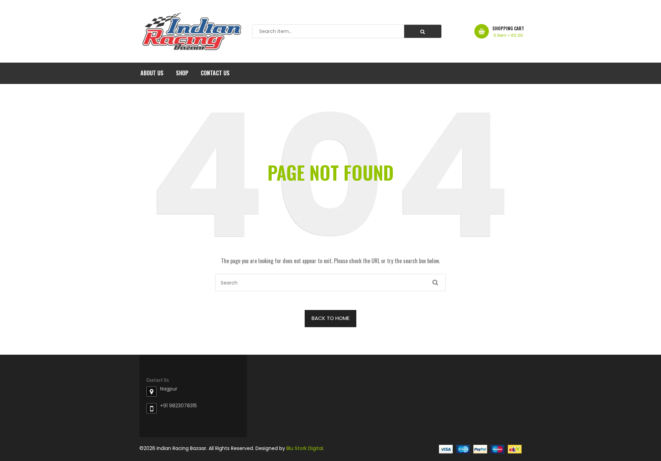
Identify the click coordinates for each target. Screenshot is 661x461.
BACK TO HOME (330, 318)
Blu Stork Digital (304, 448)
